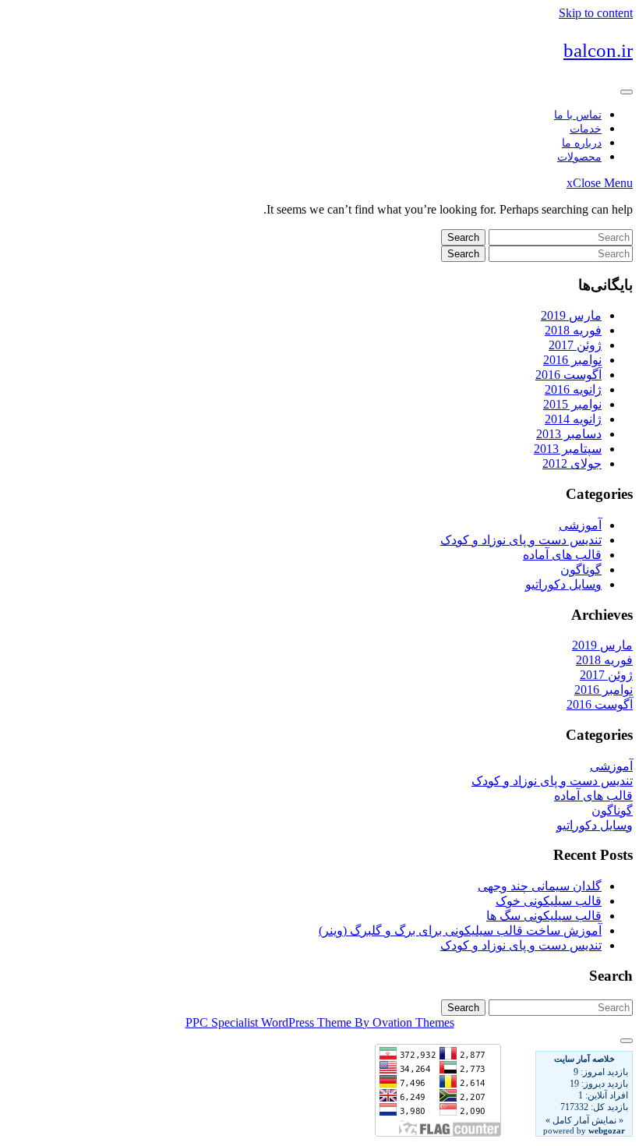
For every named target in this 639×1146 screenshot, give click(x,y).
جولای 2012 (572, 463)
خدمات (586, 129)
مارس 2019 (571, 315)
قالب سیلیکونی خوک (549, 900)
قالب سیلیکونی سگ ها (544, 915)
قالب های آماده (562, 554)
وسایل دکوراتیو (563, 584)
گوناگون (581, 569)
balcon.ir (598, 50)
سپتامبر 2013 (568, 448)
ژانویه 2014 (573, 419)
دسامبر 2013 (569, 433)
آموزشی (580, 525)
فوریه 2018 (573, 330)
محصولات (579, 157)
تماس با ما (578, 115)
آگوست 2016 (568, 374)
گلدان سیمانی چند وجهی (540, 886)
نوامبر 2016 (572, 359)
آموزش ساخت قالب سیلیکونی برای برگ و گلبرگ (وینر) (460, 930)
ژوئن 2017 (575, 345)
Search (463, 237)
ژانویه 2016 (573, 389)
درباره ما (582, 143)
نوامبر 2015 (572, 404)
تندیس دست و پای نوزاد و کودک (521, 539)
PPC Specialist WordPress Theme (319, 1022)
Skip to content (596, 12)
